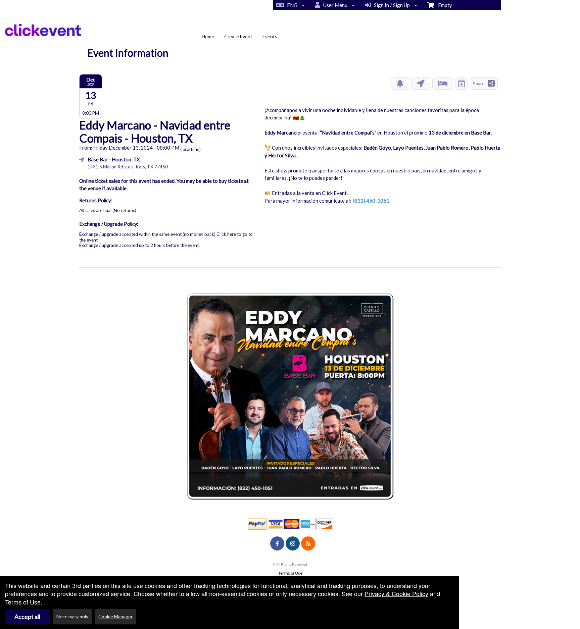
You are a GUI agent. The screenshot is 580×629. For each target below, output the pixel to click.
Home (208, 36)
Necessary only (72, 616)
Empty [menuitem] (443, 5)
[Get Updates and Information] (400, 83)
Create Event (238, 36)
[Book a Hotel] (442, 83)
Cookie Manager (115, 616)
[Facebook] (277, 543)
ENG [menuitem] (291, 5)
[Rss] (308, 543)
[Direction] (421, 83)
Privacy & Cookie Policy (396, 593)
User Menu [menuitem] (334, 5)
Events (269, 36)
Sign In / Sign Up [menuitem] (391, 5)
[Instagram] (292, 543)
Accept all (27, 616)
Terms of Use (290, 572)
